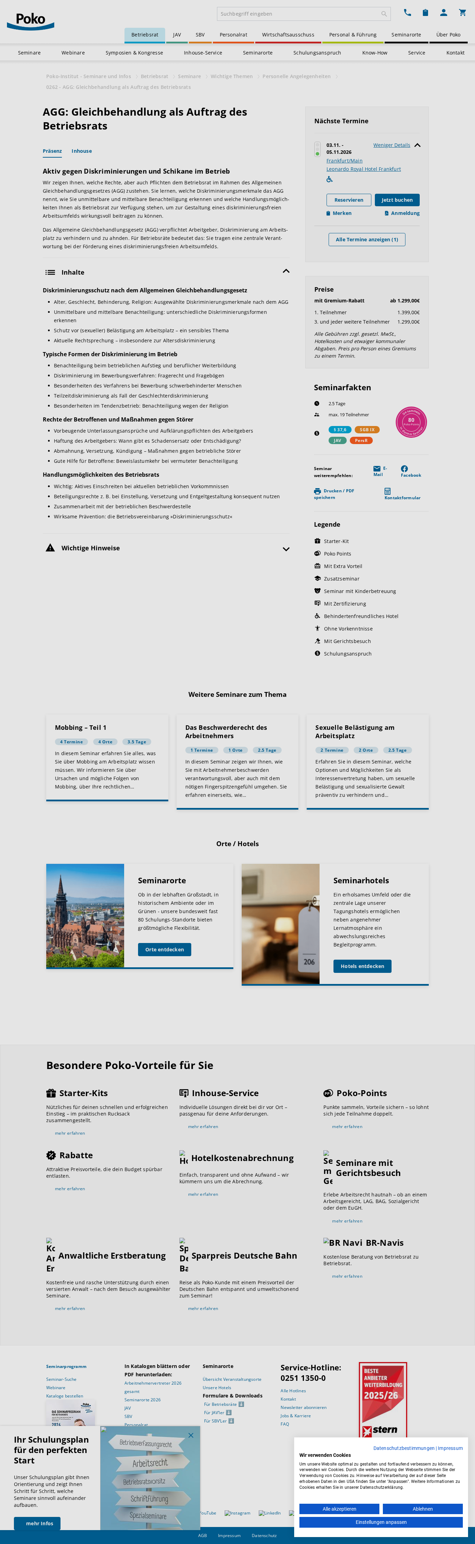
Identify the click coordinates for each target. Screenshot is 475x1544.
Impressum (450, 1448)
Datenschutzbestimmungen (404, 1448)
